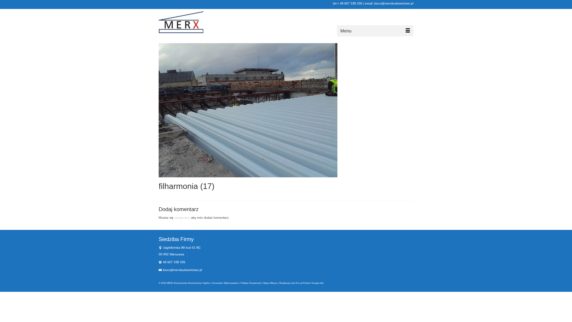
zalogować (181, 217)
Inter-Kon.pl (296, 283)
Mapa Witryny (270, 283)
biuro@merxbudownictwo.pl (182, 270)
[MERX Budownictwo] (199, 22)
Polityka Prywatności (250, 283)
